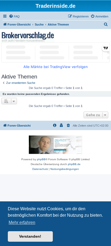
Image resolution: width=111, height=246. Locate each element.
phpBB (41, 159)
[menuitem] (14, 16)
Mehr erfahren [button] (22, 222)
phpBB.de (74, 164)
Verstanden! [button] (30, 236)
